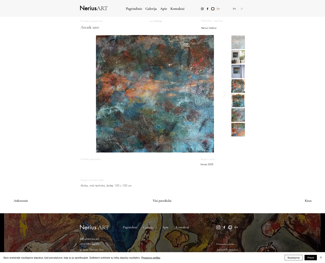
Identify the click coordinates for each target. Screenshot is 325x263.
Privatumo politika (150, 257)
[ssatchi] (212, 8)
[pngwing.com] (218, 227)
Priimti (310, 257)
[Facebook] (207, 8)
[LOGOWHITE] (230, 227)
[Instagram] (202, 8)
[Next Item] (224, 94)
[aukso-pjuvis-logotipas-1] (218, 8)
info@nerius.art (90, 239)
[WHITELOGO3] (236, 227)
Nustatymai (294, 257)
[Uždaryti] (321, 257)
